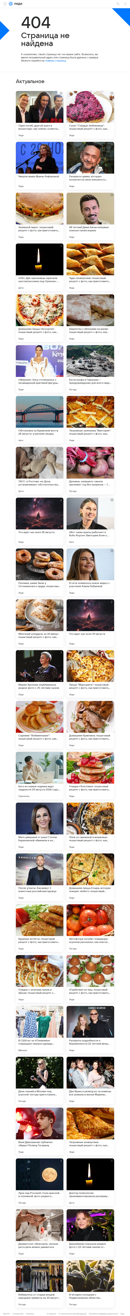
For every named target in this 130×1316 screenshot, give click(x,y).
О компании (17, 1314)
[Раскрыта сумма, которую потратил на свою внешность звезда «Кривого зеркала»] (90, 165)
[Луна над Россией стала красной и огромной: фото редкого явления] (39, 1182)
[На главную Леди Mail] (17, 4)
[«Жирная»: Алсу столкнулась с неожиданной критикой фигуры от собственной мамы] (39, 369)
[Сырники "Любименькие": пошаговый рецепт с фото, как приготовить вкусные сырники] (39, 725)
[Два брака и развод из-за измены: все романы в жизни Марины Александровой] (90, 1080)
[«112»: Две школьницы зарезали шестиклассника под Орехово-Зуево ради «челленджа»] (39, 267)
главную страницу (55, 60)
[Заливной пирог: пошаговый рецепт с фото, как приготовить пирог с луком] (39, 216)
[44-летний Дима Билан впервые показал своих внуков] (90, 216)
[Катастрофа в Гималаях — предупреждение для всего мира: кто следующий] (90, 369)
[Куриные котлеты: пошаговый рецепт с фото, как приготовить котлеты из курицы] (39, 928)
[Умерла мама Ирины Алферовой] (39, 165)
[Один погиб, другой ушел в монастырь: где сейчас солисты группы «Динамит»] (39, 115)
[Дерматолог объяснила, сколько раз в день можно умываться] (39, 1233)
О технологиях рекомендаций (72, 1314)
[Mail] (11, 4)
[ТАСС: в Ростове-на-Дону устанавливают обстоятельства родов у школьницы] (39, 470)
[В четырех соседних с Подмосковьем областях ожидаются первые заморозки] (90, 1284)
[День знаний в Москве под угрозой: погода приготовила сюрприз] (39, 1080)
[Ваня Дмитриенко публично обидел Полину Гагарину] (39, 1131)
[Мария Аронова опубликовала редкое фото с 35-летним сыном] (39, 674)
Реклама (30, 1314)
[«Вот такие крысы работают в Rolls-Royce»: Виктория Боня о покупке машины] (90, 521)
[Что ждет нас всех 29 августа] (90, 623)
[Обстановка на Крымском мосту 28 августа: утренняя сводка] (39, 420)
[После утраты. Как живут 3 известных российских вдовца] (39, 877)
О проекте (51, 1314)
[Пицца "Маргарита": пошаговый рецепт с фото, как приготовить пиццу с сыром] (90, 674)
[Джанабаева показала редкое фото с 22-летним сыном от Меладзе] (90, 1233)
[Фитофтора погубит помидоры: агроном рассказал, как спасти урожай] (90, 928)
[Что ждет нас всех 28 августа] (39, 521)
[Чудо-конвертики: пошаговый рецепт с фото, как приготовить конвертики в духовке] (90, 267)
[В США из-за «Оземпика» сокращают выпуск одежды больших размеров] (39, 1030)
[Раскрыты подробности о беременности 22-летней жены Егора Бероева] (90, 1030)
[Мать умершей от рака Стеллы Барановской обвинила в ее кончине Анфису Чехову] (39, 826)
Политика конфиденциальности (103, 1314)
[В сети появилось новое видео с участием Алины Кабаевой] (90, 572)
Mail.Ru (6, 1314)
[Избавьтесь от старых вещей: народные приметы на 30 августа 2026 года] (39, 1284)
